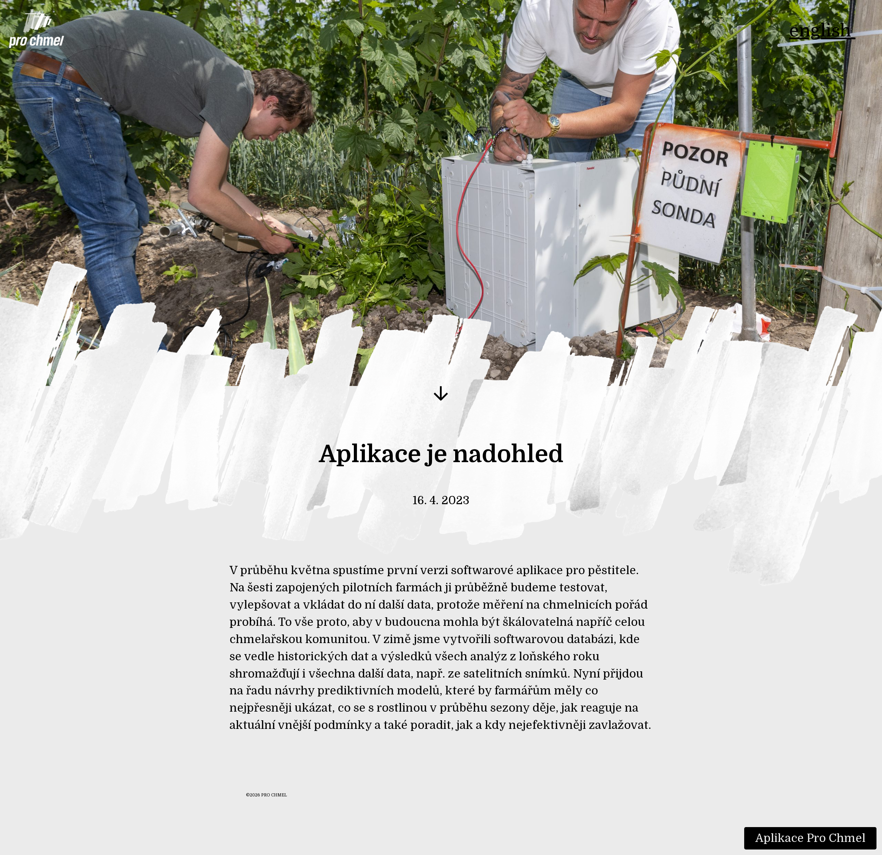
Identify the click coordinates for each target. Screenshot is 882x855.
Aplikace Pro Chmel (810, 838)
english (822, 31)
